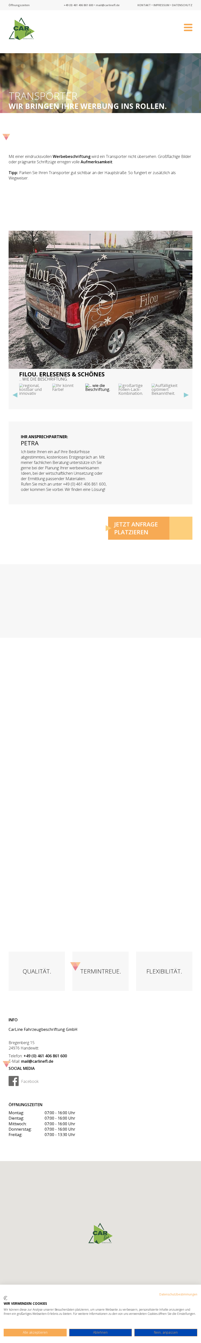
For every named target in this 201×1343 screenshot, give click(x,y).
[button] (15, 395)
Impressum (161, 5)
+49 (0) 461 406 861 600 (78, 5)
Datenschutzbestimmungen (178, 1294)
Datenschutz (182, 5)
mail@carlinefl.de (108, 5)
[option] (100, 306)
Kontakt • (145, 5)
